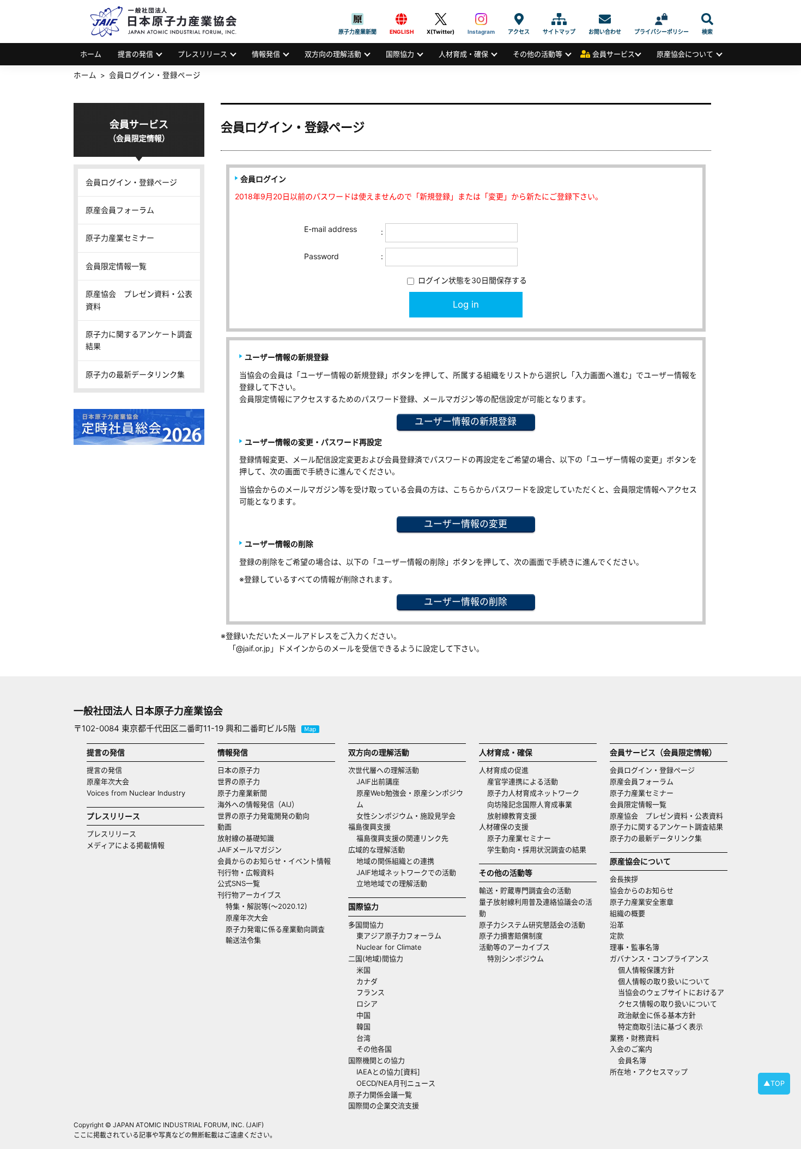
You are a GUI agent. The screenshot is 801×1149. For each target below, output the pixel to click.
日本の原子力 (238, 770)
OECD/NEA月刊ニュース (395, 1083)
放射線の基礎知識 (245, 838)
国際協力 (400, 54)
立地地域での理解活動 (391, 883)
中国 (363, 1015)
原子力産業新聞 (357, 19)
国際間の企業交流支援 (383, 1105)
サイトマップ (559, 19)
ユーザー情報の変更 (465, 523)
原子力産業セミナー (120, 237)
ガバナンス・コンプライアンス (659, 958)
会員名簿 (632, 1060)
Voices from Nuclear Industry (136, 793)
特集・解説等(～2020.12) (266, 906)
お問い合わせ (605, 19)
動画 (224, 826)
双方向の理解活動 (333, 54)
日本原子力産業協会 (169, 21)
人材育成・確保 (463, 54)
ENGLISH (401, 19)
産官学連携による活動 (522, 781)
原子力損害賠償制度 (511, 935)
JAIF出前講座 (377, 781)
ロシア (367, 1003)
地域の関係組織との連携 (395, 861)
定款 (617, 935)
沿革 (617, 924)
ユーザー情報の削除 (465, 601)
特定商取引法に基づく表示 (660, 1026)
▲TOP (774, 1083)
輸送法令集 (243, 940)
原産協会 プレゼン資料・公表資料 (139, 299)
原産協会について (685, 54)
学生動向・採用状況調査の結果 (540, 849)
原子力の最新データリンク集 (135, 374)
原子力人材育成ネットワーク (533, 793)
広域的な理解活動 (376, 849)
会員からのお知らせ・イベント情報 (274, 861)
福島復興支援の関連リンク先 (402, 838)
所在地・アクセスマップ (649, 1071)
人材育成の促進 (504, 770)
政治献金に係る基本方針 (657, 1015)
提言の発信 (135, 54)
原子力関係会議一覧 (380, 1094)
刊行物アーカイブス (249, 894)
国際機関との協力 (376, 1060)
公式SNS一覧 (238, 883)
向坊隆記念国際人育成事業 (529, 804)
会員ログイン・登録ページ (131, 182)
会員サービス (613, 54)
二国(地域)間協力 (375, 958)
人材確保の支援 (504, 826)
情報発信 (266, 54)
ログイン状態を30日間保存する (471, 280)
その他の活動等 (537, 54)
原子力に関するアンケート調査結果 (139, 340)
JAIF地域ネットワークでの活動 (406, 872)
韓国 (363, 1026)
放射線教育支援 (512, 815)
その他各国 (374, 1048)
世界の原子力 (238, 781)
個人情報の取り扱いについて (664, 981)
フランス (370, 992)
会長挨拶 (624, 879)
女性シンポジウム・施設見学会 (406, 815)
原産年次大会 (108, 781)
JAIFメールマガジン (249, 849)
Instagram (481, 19)
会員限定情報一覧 (116, 266)
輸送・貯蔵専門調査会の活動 (525, 890)
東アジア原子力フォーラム (398, 935)
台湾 (363, 1038)
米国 (363, 969)
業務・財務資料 (634, 1038)
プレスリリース (202, 54)
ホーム (90, 54)
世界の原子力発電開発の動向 (263, 815)
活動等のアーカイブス (514, 947)
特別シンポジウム (515, 958)
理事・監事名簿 (634, 947)
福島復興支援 (369, 826)
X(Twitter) (440, 19)
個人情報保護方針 (646, 969)
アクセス (518, 19)
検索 (707, 19)
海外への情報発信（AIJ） (258, 804)
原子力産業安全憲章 (641, 901)
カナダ (367, 981)
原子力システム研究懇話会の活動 (532, 924)
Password (321, 256)
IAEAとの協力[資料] (388, 1071)
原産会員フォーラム (120, 210)
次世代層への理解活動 (383, 770)
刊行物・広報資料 (245, 872)
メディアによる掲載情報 (126, 845)
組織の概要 (627, 913)
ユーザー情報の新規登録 (466, 421)
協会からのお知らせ (641, 890)
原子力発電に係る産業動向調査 (275, 929)
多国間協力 (366, 924)
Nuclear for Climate (389, 947)
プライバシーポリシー (661, 19)
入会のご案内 (631, 1048)
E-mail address (330, 229)
